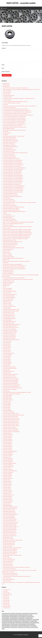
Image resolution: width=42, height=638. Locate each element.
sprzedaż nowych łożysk (7, 546)
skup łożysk (30, 615)
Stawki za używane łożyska (8, 561)
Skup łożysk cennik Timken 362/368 (10, 330)
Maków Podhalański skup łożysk (9, 246)
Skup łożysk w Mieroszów (7, 469)
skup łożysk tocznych (14, 624)
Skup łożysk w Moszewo (7, 490)
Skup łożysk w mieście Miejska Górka (10, 470)
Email (3, 68)
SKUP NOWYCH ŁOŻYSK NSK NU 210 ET (10, 522)
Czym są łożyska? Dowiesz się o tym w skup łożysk (12, 125)
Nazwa (3, 64)
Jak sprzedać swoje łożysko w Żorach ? (10, 193)
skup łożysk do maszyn (7, 341)
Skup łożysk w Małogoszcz (8, 452)
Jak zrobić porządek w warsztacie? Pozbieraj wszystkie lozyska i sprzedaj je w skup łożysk (19, 202)
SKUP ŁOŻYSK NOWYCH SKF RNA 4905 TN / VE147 (12, 387)
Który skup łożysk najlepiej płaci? (9, 219)
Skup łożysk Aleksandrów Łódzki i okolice (10, 311)
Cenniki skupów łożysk (7, 90)
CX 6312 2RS (5, 104)
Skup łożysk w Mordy (7, 485)
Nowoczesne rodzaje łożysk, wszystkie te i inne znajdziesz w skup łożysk (16, 261)
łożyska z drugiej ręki (7, 228)
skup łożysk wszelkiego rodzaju (23, 625)
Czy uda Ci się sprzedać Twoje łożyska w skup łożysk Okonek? (14, 116)
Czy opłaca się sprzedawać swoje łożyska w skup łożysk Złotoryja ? (15, 109)
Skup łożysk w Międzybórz (8, 458)
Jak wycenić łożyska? (7, 197)
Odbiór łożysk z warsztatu (8, 270)
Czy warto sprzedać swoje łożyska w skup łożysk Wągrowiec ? (14, 121)
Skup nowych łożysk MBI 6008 (8, 516)
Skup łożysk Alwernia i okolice (8, 312)
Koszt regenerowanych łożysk (8, 216)
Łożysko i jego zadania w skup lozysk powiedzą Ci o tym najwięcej (15, 238)
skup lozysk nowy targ (6, 613)
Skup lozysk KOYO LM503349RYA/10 (10, 294)
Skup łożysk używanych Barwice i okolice (10, 421)
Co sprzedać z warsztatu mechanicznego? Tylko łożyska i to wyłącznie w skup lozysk (19, 98)
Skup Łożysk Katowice (7, 347)
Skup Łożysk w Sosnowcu (7, 497)
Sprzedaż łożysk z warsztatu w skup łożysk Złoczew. (12, 540)
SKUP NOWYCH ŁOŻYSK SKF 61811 (9, 528)
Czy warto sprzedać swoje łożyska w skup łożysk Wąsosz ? (14, 122)
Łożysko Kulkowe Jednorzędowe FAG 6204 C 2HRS (12, 241)
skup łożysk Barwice (21, 619)
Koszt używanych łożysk (7, 217)
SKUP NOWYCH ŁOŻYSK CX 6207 (9, 511)
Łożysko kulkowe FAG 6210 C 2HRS (9, 240)
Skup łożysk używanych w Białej (9, 427)
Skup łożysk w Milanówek (8, 478)
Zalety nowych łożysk (7, 577)
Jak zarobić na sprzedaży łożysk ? (9, 200)
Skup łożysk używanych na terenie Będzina (11, 425)
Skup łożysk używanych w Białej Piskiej (10, 428)
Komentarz (4, 48)
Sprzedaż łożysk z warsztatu (8, 538)
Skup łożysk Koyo (6, 600)
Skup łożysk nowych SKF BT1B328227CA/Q (11, 386)
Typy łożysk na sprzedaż (7, 565)
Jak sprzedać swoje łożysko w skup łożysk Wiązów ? (12, 179)
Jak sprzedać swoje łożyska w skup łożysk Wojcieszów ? (13, 169)
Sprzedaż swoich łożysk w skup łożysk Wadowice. (12, 547)
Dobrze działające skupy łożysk (9, 128)
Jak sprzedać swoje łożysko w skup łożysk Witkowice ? (13, 181)
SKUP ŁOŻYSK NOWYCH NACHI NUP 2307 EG (11, 384)
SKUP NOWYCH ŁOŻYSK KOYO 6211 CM (10, 514)
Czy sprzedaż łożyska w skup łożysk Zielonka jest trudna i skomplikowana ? (17, 112)
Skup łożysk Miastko (7, 360)
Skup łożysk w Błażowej (7, 443)
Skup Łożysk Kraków (7, 356)
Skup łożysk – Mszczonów (7, 304)
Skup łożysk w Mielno (7, 467)
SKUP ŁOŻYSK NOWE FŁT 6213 (8, 371)
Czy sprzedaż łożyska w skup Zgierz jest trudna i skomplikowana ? (15, 113)
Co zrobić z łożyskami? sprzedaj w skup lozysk (11, 102)
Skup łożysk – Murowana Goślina (9, 306)
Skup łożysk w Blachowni (7, 440)
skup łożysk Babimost (5, 618)
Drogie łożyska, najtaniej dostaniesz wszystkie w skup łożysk (14, 130)
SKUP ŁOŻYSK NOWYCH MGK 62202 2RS (10, 381)
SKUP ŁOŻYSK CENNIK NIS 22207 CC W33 (10, 327)
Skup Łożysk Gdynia (6, 344)
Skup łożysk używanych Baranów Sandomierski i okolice (13, 415)
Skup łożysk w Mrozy (7, 493)
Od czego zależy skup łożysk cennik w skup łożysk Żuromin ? (14, 268)
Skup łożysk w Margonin (7, 455)
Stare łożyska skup (6, 607)
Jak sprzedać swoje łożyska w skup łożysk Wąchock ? (13, 160)
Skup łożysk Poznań (6, 401)
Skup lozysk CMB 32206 (7, 288)
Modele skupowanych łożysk (8, 249)
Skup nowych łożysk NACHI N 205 (9, 520)
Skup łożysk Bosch (6, 592)
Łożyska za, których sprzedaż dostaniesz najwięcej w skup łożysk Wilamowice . (17, 234)
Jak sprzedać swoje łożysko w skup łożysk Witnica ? (12, 182)
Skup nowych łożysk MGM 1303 (9, 517)
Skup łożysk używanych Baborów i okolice (11, 413)
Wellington (26, 634)
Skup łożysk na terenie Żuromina (9, 366)
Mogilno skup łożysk (7, 250)
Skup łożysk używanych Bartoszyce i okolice (11, 419)
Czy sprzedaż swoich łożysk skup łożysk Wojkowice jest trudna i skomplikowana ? (18, 115)
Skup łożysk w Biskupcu (7, 437)
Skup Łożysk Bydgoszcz (7, 320)
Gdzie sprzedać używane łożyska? (9, 145)
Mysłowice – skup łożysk (7, 255)
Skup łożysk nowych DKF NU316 (9, 375)
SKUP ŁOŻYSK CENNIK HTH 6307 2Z (10, 326)
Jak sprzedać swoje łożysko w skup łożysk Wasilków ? (13, 175)
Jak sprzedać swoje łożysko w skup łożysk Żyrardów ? (13, 191)
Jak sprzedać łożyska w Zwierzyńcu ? (10, 157)
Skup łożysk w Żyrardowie (8, 500)
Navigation (5, 8)
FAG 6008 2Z (5, 134)
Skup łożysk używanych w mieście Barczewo (11, 431)
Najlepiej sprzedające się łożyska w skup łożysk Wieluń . (13, 258)
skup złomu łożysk (5, 615)
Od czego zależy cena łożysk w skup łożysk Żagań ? (12, 264)
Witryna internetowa (6, 71)
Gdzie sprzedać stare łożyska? (8, 143)
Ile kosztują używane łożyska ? (8, 151)
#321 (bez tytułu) (6, 86)
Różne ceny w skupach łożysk (8, 282)
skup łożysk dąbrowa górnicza (7, 621)
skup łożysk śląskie (34, 627)
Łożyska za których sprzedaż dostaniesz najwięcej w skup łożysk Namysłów (17, 229)
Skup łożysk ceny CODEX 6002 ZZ (9, 335)
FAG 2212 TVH (5, 131)
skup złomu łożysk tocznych (23, 615)
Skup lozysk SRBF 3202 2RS (8, 298)
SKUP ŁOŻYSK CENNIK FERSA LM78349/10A (11, 324)
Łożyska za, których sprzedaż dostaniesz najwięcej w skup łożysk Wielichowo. (17, 232)
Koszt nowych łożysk (7, 214)
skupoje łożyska (19, 613)
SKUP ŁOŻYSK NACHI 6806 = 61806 (9, 368)
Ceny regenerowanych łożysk (8, 95)
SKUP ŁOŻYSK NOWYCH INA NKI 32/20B (10, 380)
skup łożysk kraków (33, 621)
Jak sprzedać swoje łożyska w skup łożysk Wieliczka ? (13, 163)
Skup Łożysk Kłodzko (7, 301)
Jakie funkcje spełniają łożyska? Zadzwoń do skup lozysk (13, 206)
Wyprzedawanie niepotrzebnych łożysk (10, 574)
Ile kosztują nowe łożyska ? (8, 148)
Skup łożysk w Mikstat (7, 476)
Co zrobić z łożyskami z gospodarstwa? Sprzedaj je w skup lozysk (15, 101)
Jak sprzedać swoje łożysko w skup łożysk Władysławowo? (14, 185)
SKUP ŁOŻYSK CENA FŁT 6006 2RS (9, 321)
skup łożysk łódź (21, 627)
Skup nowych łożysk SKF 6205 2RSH (10, 529)
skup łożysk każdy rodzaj (25, 621)
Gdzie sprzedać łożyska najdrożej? (9, 137)
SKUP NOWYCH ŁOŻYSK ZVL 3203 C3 (10, 532)
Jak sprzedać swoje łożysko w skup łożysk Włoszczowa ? (13, 188)
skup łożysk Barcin (21, 618)
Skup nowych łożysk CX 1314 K (9, 510)
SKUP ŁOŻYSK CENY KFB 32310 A (9, 338)
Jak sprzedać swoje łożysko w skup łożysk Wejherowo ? (13, 178)
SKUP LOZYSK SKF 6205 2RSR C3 (9, 297)
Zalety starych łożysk (7, 580)
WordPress (20, 634)
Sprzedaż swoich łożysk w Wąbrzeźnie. (10, 549)
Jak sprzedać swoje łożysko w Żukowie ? (10, 194)
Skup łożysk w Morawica (7, 484)
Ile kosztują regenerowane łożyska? (9, 149)
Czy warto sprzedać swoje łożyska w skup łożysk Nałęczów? (14, 118)
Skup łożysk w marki (7, 457)
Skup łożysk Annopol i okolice (8, 314)
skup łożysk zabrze (33, 625)
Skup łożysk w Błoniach (7, 445)
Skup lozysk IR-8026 (7, 292)
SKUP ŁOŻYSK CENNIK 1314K (8, 323)
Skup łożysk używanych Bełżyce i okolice (10, 424)
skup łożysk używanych (22, 624)
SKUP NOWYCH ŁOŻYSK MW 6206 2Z (9, 519)
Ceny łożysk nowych (6, 92)
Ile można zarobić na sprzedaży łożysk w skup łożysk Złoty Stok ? (15, 152)
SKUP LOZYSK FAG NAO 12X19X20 (9, 291)
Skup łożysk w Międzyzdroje (8, 466)
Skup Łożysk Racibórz (7, 402)
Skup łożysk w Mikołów (7, 475)
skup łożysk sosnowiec (6, 624)
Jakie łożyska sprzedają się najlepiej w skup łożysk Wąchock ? (14, 211)
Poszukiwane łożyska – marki (8, 280)
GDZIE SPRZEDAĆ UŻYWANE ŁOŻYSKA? (10, 146)
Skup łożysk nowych (7, 372)
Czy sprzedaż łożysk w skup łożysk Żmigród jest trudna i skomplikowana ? (17, 110)
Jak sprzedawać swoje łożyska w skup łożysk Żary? (12, 196)
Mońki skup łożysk (6, 252)
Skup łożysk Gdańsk (7, 342)
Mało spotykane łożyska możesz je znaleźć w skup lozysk (13, 247)
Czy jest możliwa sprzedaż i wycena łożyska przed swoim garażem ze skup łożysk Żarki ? (19, 106)
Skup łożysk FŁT (6, 597)
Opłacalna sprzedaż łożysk (8, 273)
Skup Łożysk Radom (7, 405)
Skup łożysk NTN (6, 601)
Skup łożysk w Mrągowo (7, 491)
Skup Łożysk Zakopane (7, 502)
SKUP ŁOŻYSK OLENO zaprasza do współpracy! (11, 393)
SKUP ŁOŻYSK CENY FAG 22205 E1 (9, 336)
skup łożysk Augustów (30, 616)
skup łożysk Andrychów (14, 616)
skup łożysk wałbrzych (6, 625)
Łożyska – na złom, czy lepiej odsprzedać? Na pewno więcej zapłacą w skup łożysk (18, 222)
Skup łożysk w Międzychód (8, 460)
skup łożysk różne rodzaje (34, 622)
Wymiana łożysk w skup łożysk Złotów (10, 573)
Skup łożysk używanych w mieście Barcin (10, 430)
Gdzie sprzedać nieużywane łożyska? (10, 142)
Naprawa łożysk (6, 259)
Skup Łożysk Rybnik (6, 409)
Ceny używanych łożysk (7, 96)
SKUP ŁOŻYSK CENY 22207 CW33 (9, 333)
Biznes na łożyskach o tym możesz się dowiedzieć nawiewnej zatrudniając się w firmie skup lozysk (21, 89)
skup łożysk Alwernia (5, 616)
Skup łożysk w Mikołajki (7, 473)
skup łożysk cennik (35, 619)
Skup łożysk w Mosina (7, 488)
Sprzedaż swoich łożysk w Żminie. (9, 553)
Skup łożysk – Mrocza (7, 303)
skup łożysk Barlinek (5, 619)
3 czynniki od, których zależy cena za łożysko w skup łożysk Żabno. (15, 87)
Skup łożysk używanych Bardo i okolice (10, 416)
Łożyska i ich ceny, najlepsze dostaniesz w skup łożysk (13, 223)
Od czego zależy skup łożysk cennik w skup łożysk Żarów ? (14, 267)
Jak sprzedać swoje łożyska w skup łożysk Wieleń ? (12, 161)
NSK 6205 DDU (6, 262)
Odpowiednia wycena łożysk (8, 271)
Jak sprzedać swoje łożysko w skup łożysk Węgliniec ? (13, 176)
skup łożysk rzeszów (25, 622)
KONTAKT (5, 213)
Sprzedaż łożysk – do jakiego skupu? (10, 535)
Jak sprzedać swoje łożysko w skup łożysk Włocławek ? (13, 187)
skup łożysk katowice (16, 621)
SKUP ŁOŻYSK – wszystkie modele (21, 3)
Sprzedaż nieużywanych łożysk (9, 543)
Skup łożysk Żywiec (6, 503)
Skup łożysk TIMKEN (7, 606)
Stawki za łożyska (6, 556)
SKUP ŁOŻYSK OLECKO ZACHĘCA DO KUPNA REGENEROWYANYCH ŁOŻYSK (17, 392)
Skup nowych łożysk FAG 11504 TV (9, 513)
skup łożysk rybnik (18, 622)
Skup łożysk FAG (6, 595)
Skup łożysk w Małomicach (8, 454)
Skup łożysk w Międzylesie (8, 461)
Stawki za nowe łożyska (7, 558)
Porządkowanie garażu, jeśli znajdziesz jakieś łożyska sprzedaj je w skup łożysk (18, 279)
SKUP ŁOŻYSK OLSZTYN (7, 398)
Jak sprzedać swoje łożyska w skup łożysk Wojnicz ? (12, 170)
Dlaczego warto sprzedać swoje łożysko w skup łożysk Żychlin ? (15, 127)
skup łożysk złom (14, 627)
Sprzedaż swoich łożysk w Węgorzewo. (10, 552)
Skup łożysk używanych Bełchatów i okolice (11, 422)
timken (3, 628)
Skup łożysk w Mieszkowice (8, 472)
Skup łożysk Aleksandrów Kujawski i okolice (11, 309)
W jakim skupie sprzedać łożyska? (9, 568)
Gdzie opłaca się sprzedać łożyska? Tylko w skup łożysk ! (14, 136)
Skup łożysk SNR (6, 604)
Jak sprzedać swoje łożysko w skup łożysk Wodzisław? (13, 190)
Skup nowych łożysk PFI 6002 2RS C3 (10, 523)
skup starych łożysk (25, 613)
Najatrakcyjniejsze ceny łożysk (8, 256)
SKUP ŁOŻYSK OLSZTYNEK (8, 399)
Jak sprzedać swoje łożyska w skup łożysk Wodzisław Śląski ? (14, 167)
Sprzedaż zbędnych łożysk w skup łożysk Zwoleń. (12, 555)
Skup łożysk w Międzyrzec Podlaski (9, 463)
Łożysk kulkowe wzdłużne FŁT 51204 (10, 220)
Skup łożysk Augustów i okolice (9, 315)
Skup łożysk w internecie (7, 449)
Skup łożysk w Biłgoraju (7, 436)
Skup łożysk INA (6, 598)
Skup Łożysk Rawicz (6, 407)
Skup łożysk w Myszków (7, 496)
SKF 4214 (5, 286)
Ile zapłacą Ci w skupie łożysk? (8, 154)
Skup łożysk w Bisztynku (7, 439)
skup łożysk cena (29, 619)
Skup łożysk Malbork (7, 359)
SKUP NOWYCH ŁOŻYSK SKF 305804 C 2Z (10, 526)
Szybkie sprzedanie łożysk (8, 564)
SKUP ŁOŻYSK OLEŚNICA (7, 395)
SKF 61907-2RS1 (6, 285)
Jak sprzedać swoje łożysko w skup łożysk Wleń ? (12, 184)
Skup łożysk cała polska (7, 594)
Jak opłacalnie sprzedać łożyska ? (9, 155)
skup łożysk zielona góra (6, 627)
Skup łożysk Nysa (6, 390)
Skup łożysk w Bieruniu (7, 433)
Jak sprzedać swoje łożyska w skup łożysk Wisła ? (12, 166)
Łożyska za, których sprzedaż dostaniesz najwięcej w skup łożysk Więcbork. (17, 231)
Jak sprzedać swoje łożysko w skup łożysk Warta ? (12, 173)
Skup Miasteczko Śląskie (7, 505)
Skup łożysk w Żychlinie (7, 499)
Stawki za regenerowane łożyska (9, 559)
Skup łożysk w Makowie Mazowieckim (10, 451)
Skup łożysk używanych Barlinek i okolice (11, 418)
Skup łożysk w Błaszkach (7, 442)
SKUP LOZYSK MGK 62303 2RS (8, 295)
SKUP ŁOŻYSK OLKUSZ (7, 396)
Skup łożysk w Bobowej (7, 448)
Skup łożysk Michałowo (7, 362)
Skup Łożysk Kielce (6, 348)
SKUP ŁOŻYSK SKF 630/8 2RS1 (8, 412)
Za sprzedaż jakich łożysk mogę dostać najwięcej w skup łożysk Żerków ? (16, 576)
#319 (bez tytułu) (6, 84)
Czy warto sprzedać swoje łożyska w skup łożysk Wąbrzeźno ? (14, 119)
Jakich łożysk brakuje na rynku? (9, 204)
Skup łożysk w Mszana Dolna (8, 494)
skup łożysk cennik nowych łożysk (9, 329)
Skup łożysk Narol (6, 369)
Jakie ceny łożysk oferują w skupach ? (10, 205)
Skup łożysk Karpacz (7, 345)
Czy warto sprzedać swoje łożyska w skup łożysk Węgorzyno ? (14, 124)
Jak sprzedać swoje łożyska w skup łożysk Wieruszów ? (13, 164)
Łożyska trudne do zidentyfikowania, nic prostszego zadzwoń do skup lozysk (17, 226)
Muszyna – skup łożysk (7, 253)
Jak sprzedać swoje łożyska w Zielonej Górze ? (11, 158)
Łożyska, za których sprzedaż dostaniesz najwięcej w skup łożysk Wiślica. (16, 237)
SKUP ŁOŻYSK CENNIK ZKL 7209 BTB (10, 332)
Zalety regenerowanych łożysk (8, 579)
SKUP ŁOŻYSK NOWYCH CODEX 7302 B (10, 374)
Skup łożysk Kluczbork (7, 350)
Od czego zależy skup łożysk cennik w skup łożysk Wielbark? (14, 265)
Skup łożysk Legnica (7, 357)
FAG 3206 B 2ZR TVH (7, 133)
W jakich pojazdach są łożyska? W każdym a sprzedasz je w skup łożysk (16, 567)
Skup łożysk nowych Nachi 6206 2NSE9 (10, 383)
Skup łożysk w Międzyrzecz (8, 464)
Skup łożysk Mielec (6, 365)
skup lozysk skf (12, 613)
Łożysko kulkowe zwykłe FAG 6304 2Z (10, 244)
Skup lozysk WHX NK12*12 (8, 300)
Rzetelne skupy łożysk (7, 283)
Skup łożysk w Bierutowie (8, 434)
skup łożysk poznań (11, 622)
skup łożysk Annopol (22, 616)
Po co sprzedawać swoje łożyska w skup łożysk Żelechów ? (14, 277)
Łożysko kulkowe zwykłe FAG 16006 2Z (10, 243)
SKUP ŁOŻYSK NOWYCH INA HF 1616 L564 (11, 378)
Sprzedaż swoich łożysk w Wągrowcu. (10, 550)
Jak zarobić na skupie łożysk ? (8, 199)
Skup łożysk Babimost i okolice (9, 317)
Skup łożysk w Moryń (7, 487)
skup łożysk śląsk (27, 627)
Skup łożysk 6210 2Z (7, 307)
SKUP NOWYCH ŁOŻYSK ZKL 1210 (9, 531)
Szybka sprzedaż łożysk (7, 562)
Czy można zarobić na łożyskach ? (9, 107)
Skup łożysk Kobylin (7, 351)
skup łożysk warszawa (31, 624)
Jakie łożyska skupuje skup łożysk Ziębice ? (11, 208)
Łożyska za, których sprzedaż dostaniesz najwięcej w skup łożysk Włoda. (16, 235)
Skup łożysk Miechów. (7, 363)
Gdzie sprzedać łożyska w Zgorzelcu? (10, 139)
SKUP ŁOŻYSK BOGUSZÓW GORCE (9, 318)
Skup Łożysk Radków (7, 404)
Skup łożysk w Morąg (7, 482)
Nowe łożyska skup (6, 589)
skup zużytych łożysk (33, 613)
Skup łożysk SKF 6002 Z (7, 410)
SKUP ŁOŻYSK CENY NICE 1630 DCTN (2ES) (11, 339)
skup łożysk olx (4, 622)
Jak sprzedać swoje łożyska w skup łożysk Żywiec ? (12, 172)
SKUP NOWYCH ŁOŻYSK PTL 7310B (9, 525)
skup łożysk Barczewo (28, 618)
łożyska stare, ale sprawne (8, 225)
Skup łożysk (5, 591)
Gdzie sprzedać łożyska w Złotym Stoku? (10, 140)
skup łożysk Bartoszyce (14, 619)
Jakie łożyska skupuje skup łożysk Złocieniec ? (11, 210)
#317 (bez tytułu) (6, 83)
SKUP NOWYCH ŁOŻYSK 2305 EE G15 (10, 508)
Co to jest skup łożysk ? (7, 99)
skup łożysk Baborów (13, 618)
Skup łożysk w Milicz (7, 479)
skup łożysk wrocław (14, 625)
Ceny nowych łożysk (6, 93)
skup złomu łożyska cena (13, 615)
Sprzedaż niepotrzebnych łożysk (9, 541)
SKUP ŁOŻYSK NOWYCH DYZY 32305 (9, 377)
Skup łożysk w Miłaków (7, 481)
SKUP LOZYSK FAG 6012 (7, 289)
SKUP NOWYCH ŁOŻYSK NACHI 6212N (10, 506)
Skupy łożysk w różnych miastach (9, 534)
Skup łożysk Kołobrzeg (7, 354)
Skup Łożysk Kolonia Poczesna (8, 353)
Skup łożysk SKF (6, 603)
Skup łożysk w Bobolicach (8, 446)
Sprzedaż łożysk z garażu (8, 537)
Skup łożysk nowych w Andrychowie (9, 389)
